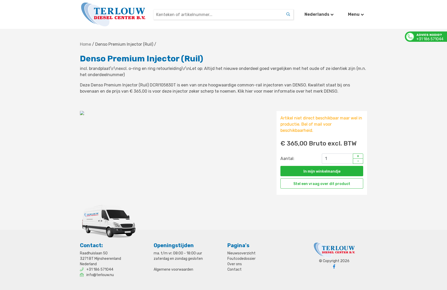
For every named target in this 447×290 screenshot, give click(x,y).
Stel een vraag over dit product (321, 184)
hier (249, 91)
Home (85, 44)
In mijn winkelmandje (321, 171)
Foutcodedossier (241, 258)
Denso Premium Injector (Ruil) (124, 44)
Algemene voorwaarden (173, 269)
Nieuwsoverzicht (241, 253)
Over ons (234, 264)
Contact (234, 269)
